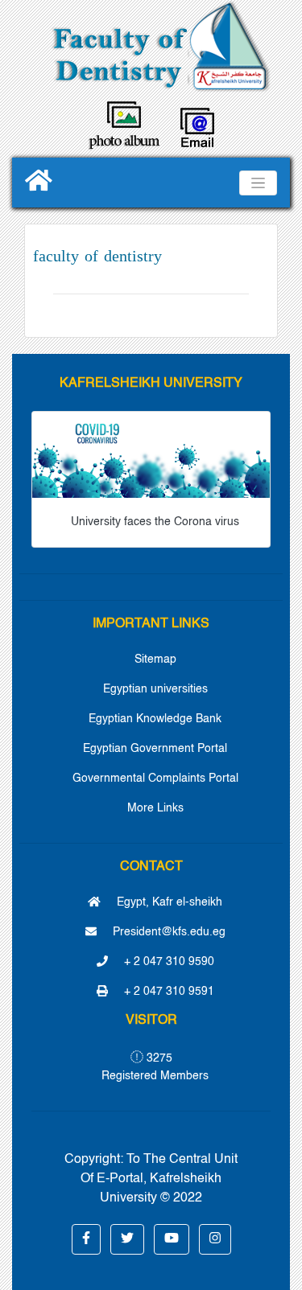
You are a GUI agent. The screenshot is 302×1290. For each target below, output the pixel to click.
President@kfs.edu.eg (167, 932)
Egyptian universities (155, 689)
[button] (86, 1239)
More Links (155, 808)
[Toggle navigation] (258, 182)
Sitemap (155, 659)
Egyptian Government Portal (155, 748)
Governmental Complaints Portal (155, 778)
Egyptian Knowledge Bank (155, 719)
